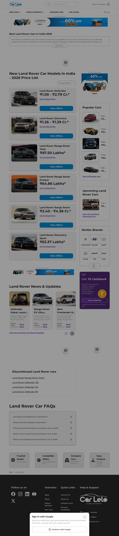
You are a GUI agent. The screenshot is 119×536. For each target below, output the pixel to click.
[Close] (85, 517)
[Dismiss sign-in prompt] (59, 268)
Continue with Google (61, 529)
